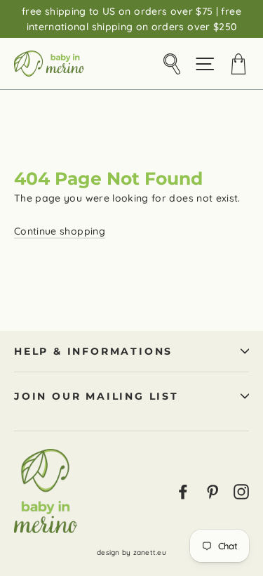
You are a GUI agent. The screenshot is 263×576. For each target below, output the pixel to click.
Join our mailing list (96, 396)
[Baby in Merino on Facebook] (183, 491)
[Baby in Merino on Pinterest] (212, 491)
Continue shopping (59, 231)
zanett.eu (149, 552)
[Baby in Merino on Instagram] (241, 491)
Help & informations (93, 351)
